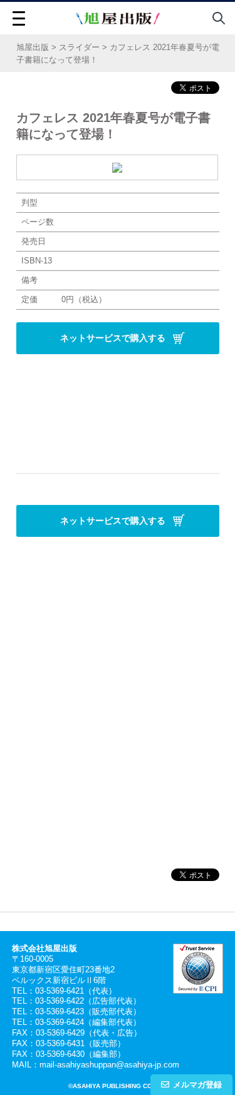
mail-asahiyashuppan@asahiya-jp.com (109, 1064)
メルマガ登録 (197, 1084)
